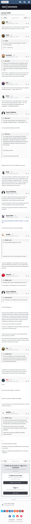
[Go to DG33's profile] (3, 36)
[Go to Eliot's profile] (3, 83)
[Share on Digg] (10, 511)
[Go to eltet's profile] (3, 380)
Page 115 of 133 (15, 18)
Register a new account (15, 482)
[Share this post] (28, 23)
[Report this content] (26, 23)
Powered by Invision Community (15, 521)
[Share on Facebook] (4, 511)
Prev (5, 17)
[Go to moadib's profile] (3, 235)
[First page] (2, 18)
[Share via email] (20, 511)
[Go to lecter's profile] (3, 96)
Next (26, 17)
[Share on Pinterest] (22, 511)
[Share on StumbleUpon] (17, 511)
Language (11, 519)
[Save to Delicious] (12, 511)
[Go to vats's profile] (3, 22)
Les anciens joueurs (19, 14)
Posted (12, 23)
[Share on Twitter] (2, 511)
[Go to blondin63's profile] (3, 56)
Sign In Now (15, 493)
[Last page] (29, 18)
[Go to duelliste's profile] (3, 413)
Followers (14, 499)
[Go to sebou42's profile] (3, 275)
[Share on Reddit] (15, 511)
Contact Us (19, 519)
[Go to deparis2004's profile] (3, 216)
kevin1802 (4, 14)
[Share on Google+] (7, 511)
